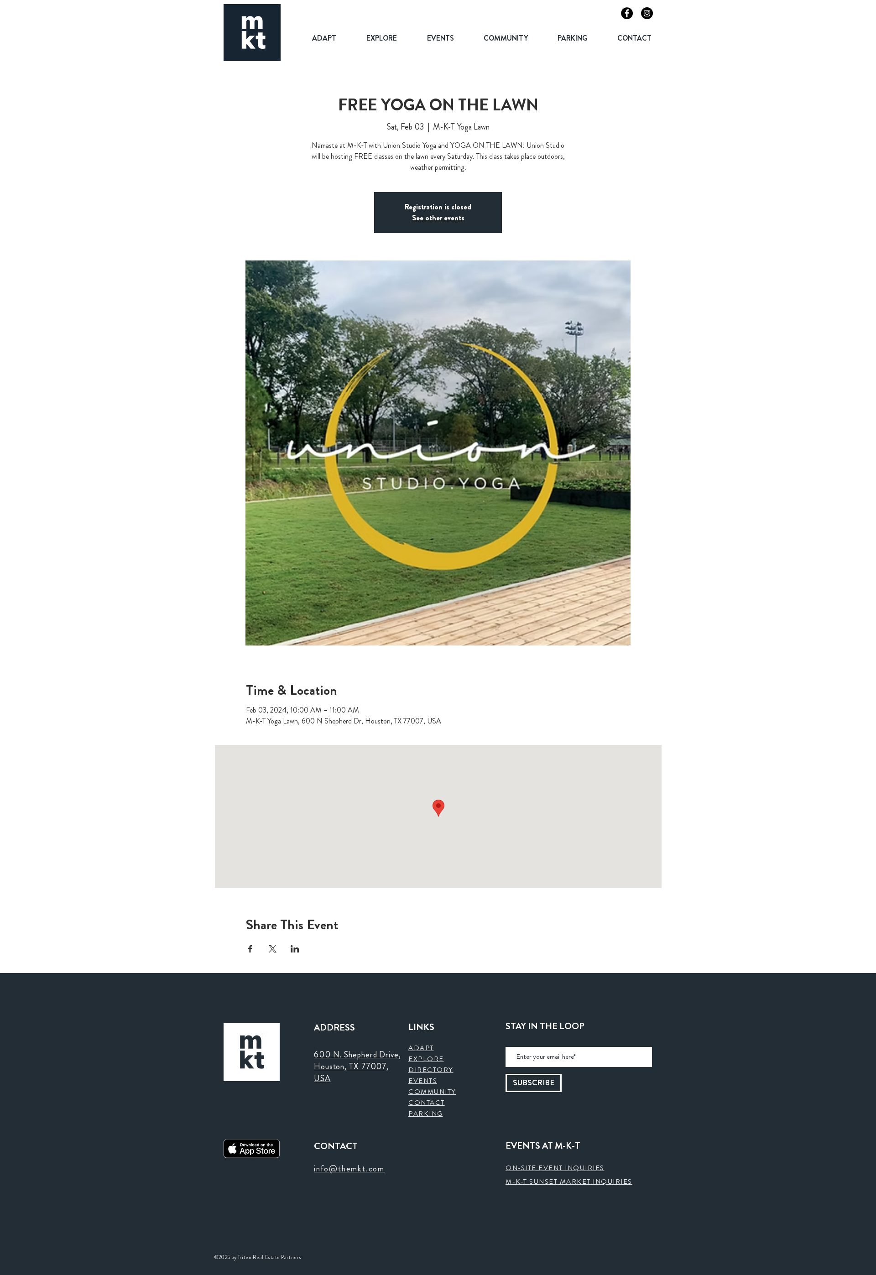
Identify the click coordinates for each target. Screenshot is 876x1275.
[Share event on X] (272, 948)
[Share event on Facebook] (250, 948)
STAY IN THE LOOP (545, 1026)
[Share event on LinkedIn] (295, 948)
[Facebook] (627, 13)
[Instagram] (647, 13)
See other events (438, 218)
